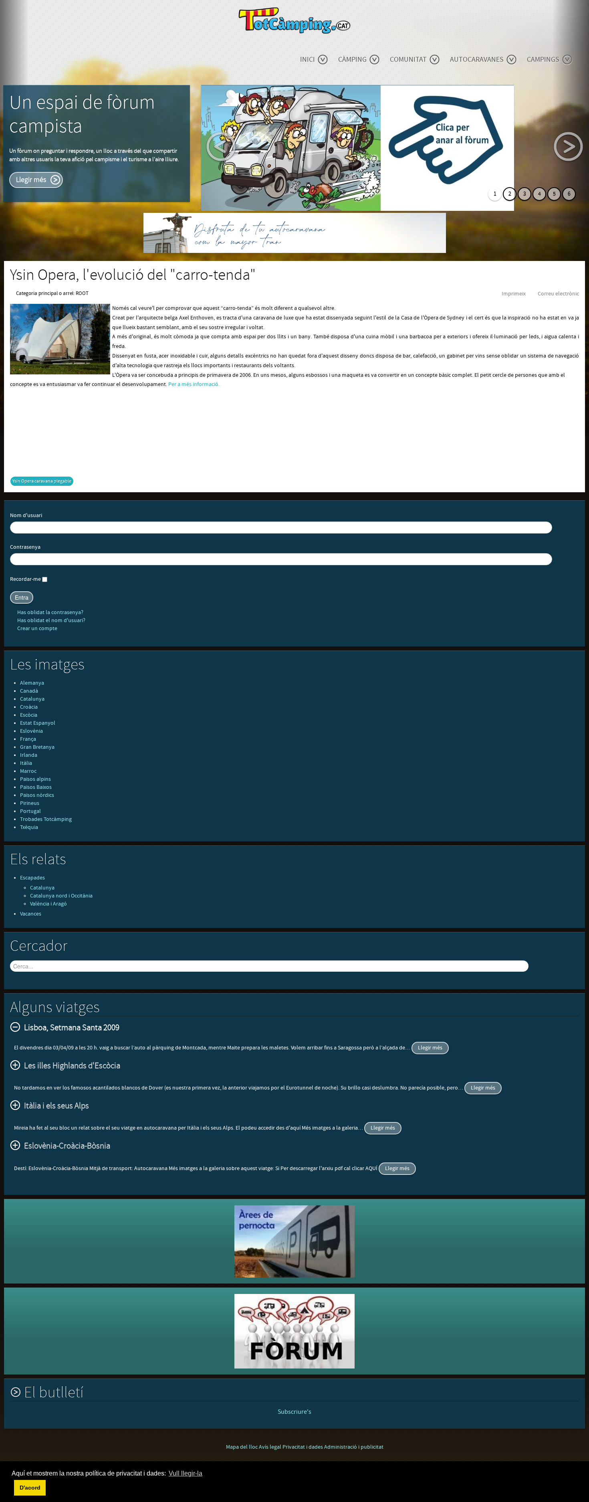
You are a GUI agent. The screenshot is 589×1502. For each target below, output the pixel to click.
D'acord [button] (30, 1487)
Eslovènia (31, 731)
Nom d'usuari (26, 515)
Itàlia (26, 763)
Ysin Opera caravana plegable (41, 481)
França (28, 739)
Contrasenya (25, 547)
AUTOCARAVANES (477, 59)
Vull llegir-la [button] (185, 1473)
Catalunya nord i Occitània (61, 896)
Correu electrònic (558, 294)
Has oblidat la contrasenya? (49, 612)
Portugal (30, 811)
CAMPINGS (543, 59)
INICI (307, 59)
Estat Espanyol (37, 723)
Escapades (32, 878)
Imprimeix (514, 294)
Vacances (30, 914)
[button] (13, 1487)
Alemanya (32, 683)
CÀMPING (352, 59)
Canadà (29, 691)
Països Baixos (36, 787)
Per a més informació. (194, 384)
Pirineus (29, 803)
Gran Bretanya (37, 747)
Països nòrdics (37, 795)
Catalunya (32, 699)
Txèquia (29, 827)
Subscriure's (294, 1411)
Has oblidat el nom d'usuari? (50, 620)
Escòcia (28, 715)
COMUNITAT (408, 59)
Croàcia (29, 707)
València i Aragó (48, 904)
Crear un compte (36, 628)
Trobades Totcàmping (46, 819)
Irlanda (28, 755)
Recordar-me (25, 579)
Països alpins (35, 779)
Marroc (28, 771)
